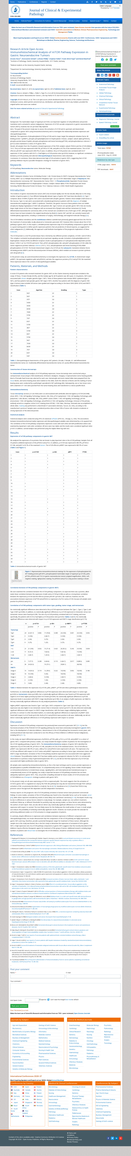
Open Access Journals (83, 27)
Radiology (107, 1031)
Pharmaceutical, (92, 30)
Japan (15, 1102)
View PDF (44, 114)
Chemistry (16, 1044)
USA (15, 1087)
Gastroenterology (55, 1105)
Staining (21, 406)
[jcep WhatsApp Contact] (120, 2)
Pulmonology (108, 1028)
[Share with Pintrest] (113, 75)
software (54, 419)
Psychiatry (107, 1025)
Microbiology (73, 1068)
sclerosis (38, 245)
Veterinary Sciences (45, 1066)
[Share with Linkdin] (106, 75)
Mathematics (43, 1038)
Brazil (15, 1105)
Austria (38, 1090)
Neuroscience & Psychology (48, 1047)
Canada (27, 1090)
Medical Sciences (45, 1041)
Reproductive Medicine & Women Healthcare (80, 1117)
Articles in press (74, 21)
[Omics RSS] (105, 2)
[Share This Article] (102, 59)
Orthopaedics (91, 1047)
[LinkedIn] (116, 1138)
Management (63, 32)
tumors (42, 445)
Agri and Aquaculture (19, 1025)
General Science (17, 1066)
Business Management (103, 1115)
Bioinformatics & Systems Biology (24, 1031)
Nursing (89, 1034)
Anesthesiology (74, 1025)
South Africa (25, 1107)
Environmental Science (103, 1102)
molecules (13, 232)
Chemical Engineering (19, 1041)
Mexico (39, 1099)
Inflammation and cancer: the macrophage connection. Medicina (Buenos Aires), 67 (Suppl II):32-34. (54, 848)
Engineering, (103, 30)
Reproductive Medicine (108, 1036)
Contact (53, 2)
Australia (16, 1090)
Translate (116, 8)
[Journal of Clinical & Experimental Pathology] (15, 10)
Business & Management (20, 1038)
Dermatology (73, 1038)
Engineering (16, 1056)
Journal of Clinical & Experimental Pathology (49, 108)
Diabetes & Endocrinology (74, 1042)
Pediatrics (90, 1053)
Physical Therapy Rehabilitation (78, 1097)
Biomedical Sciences (19, 1034)
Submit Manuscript (59, 21)
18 (54, 786)
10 (78, 725)
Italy (14, 1093)
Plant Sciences (44, 1059)
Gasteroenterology (75, 1046)
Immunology (73, 1059)
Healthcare (73, 1055)
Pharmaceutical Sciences (47, 1053)
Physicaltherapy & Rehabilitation (93, 1058)
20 (11, 797)
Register (44, 2)
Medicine (72, 1065)
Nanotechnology (44, 1044)
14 (80, 725)
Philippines (29, 1116)
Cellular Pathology (105, 93)
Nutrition (90, 1038)
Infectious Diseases (76, 1062)
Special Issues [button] (95, 21)
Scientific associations (64, 30)
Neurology (90, 1031)
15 (21, 735)
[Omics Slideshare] (110, 2)
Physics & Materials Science (105, 1099)
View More (114, 126)
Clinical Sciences (18, 1047)
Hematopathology (105, 111)
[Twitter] (112, 1138)
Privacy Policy (73, 1137)
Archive (84, 21)
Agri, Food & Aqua (102, 1093)
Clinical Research (75, 1031)
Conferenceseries (61, 38)
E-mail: (68, 972)
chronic (23, 278)
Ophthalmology (92, 1044)
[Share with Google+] (110, 75)
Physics (41, 1056)
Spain (27, 1087)
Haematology (73, 1052)
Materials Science (45, 1034)
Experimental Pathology (107, 108)
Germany (16, 1096)
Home (12, 2)
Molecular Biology (93, 1025)
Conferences (33, 2)
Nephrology (91, 1028)
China (27, 1093)
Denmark (39, 1096)
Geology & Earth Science (47, 1025)
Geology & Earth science (104, 1121)
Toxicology (108, 1043)
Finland (38, 1093)
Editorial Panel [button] (26, 21)
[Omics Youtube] (115, 2)
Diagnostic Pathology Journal (109, 119)
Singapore (28, 1102)
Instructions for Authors (42, 21)
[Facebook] (108, 1138)
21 (72, 797)
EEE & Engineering (102, 1105)
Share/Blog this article (106, 138)
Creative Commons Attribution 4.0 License (49, 1137)
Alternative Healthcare (56, 1115)
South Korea (14, 1110)
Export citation (104, 135)
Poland (38, 1087)
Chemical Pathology (106, 96)
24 (75, 797)
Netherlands (15, 1116)
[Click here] (87, 2)
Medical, (77, 30)
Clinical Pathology (105, 99)
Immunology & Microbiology (48, 1028)
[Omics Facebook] (92, 2)
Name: (13, 972)
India (26, 1099)
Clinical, (83, 30)
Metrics (106, 21)
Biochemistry (16, 1028)
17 (24, 735)
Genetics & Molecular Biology (22, 1069)
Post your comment (108, 65)
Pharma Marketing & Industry (106, 1090)
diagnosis (76, 201)
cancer (89, 795)
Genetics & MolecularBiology (58, 1109)
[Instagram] (120, 1138)
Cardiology (73, 1028)
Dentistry (72, 1034)
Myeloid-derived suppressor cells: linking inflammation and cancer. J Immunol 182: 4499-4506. (63, 845)
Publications (22, 2)
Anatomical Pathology (106, 84)
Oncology (90, 1041)
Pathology (90, 1050)
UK (14, 1099)
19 (69, 786)
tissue (12, 381)
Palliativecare (76, 1113)
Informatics (42, 1031)
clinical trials (31, 831)
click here (68, 999)
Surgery (106, 1040)
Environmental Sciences (20, 1059)
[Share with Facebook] (98, 75)
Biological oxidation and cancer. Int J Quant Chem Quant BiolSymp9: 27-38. (48, 917)
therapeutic (28, 777)
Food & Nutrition (18, 1063)
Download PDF (56, 114)
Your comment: (16, 981)
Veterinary (99, 1109)
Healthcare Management (57, 1096)
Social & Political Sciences (47, 1063)
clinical (12, 756)
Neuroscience (53, 1099)
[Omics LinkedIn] (101, 2)
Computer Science (18, 1050)
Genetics (72, 1049)
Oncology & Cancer (78, 1087)
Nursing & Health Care (46, 1050)
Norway (39, 1102)
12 (55, 759)
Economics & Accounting (21, 1053)
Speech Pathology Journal (108, 122)
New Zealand (25, 1112)
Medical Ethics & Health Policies (80, 1109)
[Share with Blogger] (117, 75)
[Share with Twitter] (102, 75)
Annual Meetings (58, 1080)
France (27, 1096)
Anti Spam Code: (16, 1000)
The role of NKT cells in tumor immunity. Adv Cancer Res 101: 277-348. (51, 851)
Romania (39, 1105)
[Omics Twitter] (96, 2)
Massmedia (100, 1118)
